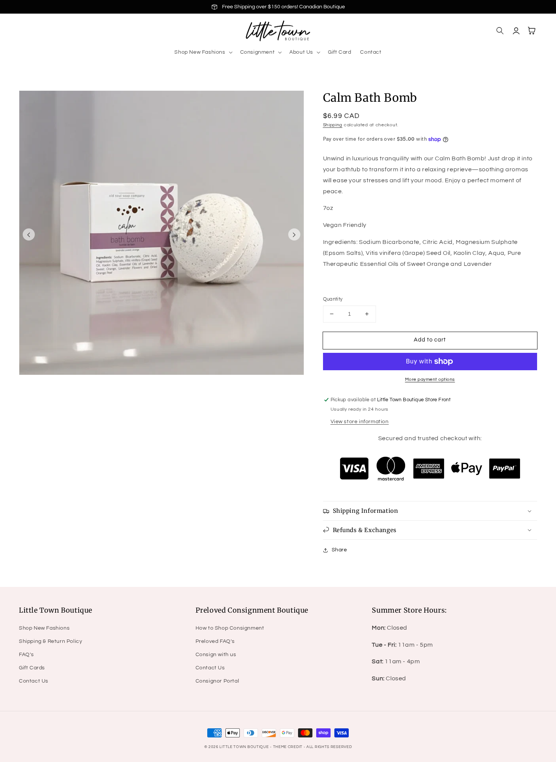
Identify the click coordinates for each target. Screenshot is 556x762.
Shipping (333, 125)
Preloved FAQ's (215, 641)
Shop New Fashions (44, 628)
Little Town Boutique (244, 747)
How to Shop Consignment (230, 628)
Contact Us (33, 681)
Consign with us (216, 654)
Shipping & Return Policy (50, 641)
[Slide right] (294, 234)
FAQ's (26, 654)
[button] (202, 52)
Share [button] (339, 549)
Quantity (333, 299)
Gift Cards (32, 667)
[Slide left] (29, 234)
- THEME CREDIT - (288, 747)
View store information (360, 421)
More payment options (430, 379)
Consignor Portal (217, 681)
